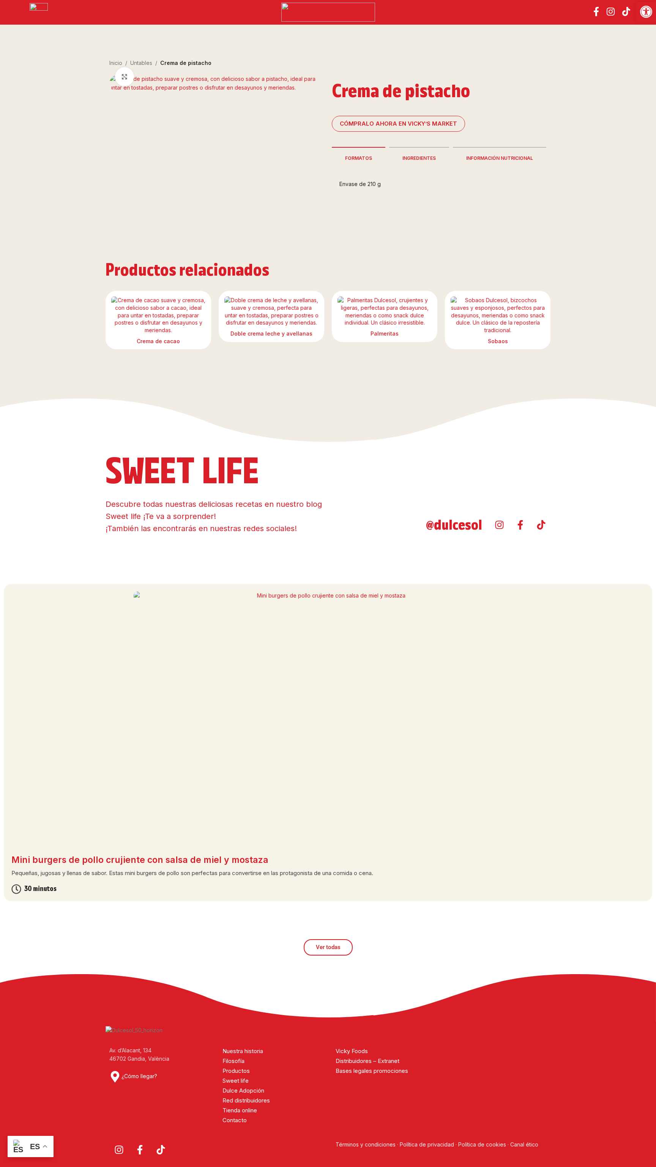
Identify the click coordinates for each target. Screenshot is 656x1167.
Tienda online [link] (239, 1110)
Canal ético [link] (524, 1144)
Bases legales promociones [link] (372, 1070)
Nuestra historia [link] (242, 1051)
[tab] (358, 158)
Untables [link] (141, 63)
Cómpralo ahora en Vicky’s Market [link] (398, 123)
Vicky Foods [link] (352, 1051)
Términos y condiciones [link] (366, 1144)
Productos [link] (236, 1070)
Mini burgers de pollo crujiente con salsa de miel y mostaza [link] (139, 860)
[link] (646, 12)
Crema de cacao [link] (158, 341)
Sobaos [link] (498, 341)
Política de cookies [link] (482, 1144)
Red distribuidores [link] (246, 1100)
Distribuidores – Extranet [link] (367, 1060)
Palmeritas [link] (385, 333)
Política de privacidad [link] (427, 1144)
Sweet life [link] (235, 1080)
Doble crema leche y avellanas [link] (271, 333)
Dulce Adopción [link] (243, 1090)
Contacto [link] (234, 1120)
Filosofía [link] (233, 1060)
